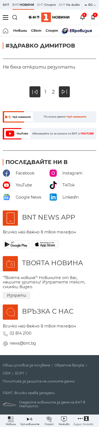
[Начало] (6, 30)
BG (91, 5)
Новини (20, 30)
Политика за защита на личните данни (39, 381)
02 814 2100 (20, 333)
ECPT (19, 373)
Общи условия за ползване (26, 365)
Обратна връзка (69, 365)
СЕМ (7, 373)
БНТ (6, 5)
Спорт (52, 30)
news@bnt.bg (23, 343)
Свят (36, 30)
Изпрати (16, 295)
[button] (83, 421)
